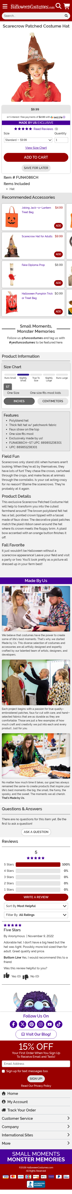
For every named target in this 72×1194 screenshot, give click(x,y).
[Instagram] (40, 1024)
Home (12, 1093)
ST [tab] (8, 387)
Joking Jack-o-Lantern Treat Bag (36, 210)
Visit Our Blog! (38, 1034)
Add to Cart (36, 157)
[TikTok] (58, 1024)
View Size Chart (36, 148)
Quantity (60, 133)
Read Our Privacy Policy (36, 1085)
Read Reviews (43, 129)
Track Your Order (21, 1110)
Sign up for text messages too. (27, 1071)
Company (10, 1127)
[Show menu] (5, 6)
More (6, 1143)
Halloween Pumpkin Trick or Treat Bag (37, 296)
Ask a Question (36, 832)
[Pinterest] (31, 1024)
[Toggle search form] (58, 6)
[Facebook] (13, 1024)
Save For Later (36, 168)
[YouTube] (49, 1024)
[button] (67, 6)
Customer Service (17, 1118)
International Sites (17, 1135)
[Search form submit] (66, 15)
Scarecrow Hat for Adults (37, 236)
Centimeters (52, 401)
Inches (19, 401)
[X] (22, 1024)
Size (6, 133)
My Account (17, 1102)
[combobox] (32, 15)
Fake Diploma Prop (33, 265)
